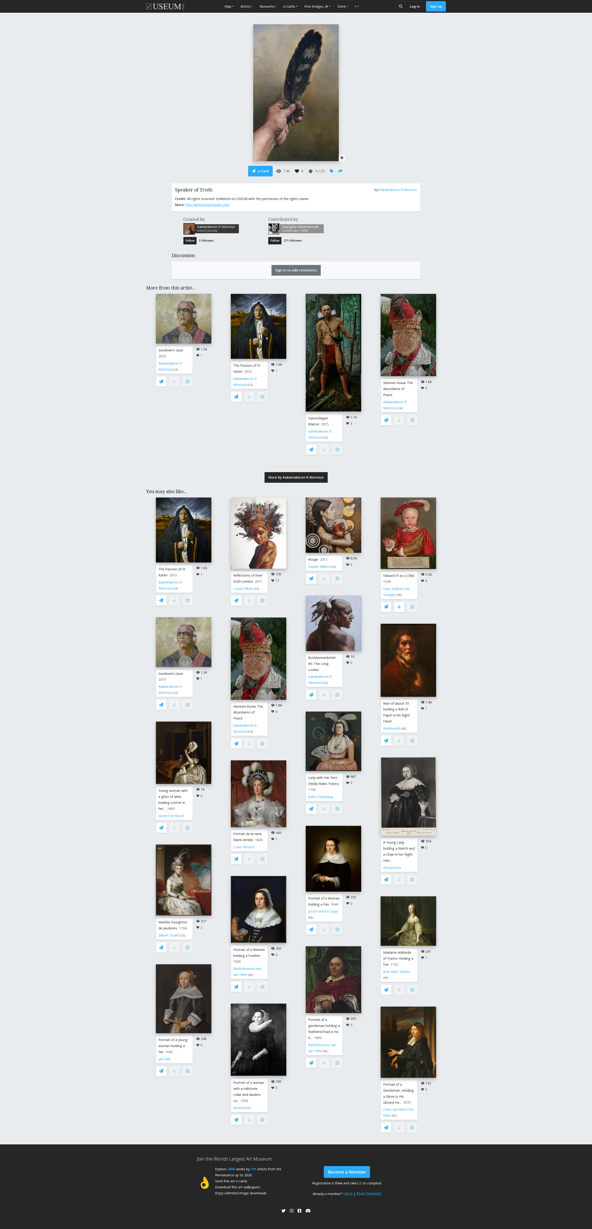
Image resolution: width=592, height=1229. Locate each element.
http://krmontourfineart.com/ (207, 205)
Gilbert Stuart (168, 935)
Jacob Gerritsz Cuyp (323, 911)
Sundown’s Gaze (170, 350)
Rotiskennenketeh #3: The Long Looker (322, 663)
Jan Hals (164, 1059)
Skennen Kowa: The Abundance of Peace (398, 389)
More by (296, 477)
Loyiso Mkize (243, 588)
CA (175, 370)
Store (341, 6)
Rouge (313, 559)
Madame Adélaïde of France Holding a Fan (398, 958)
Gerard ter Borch (171, 816)
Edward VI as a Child (398, 575)
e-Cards (289, 6)
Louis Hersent (244, 847)
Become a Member (347, 1172)
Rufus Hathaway (320, 797)
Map (228, 6)
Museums (266, 6)
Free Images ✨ (316, 6)
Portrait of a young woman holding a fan (173, 1046)
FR (385, 978)
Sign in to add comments (296, 270)
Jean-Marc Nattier (396, 971)
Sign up (436, 6)
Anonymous (242, 1108)
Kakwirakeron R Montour (398, 189)
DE (399, 595)
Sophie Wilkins (319, 566)
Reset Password (368, 1193)
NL (251, 975)
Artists (245, 6)
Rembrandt (392, 728)
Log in (415, 6)
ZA (256, 589)
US (183, 935)
